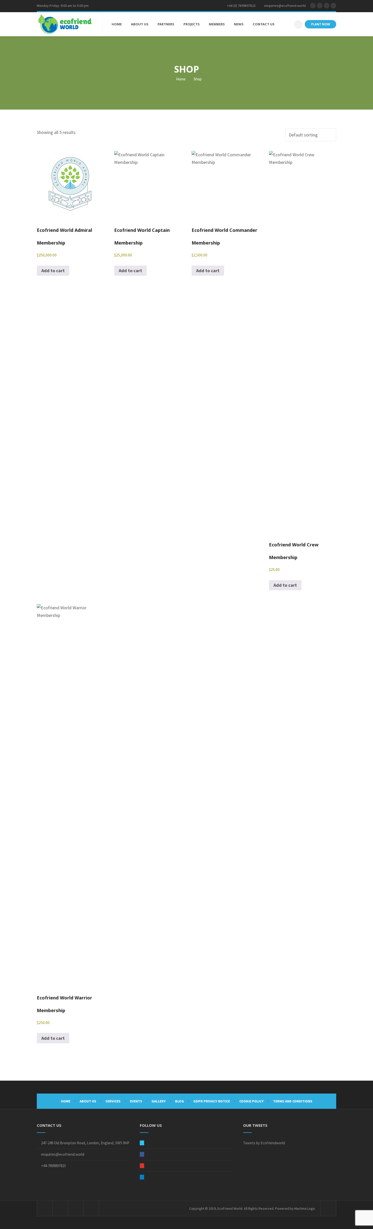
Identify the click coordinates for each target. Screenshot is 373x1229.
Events (136, 1101)
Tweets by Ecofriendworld (264, 1142)
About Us (88, 1101)
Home (180, 79)
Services (113, 1101)
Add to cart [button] (53, 270)
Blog (179, 1101)
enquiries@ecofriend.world (62, 1154)
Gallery (158, 1101)
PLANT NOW (320, 24)
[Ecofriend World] (65, 24)
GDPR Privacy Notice (211, 1101)
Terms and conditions (292, 1101)
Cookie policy (251, 1101)
